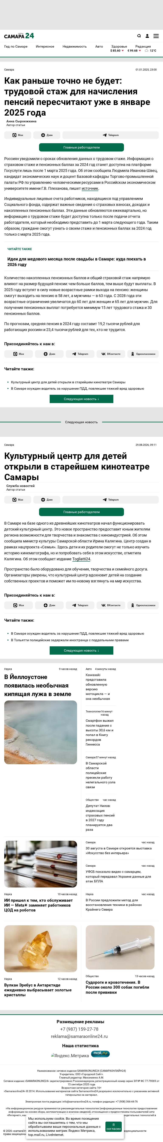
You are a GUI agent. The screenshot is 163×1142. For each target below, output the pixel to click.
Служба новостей (20, 486)
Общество (92, 799)
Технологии (93, 711)
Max (20, 135)
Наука (8, 669)
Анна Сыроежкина (21, 121)
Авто (89, 669)
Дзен (50, 135)
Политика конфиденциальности (125, 1130)
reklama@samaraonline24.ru (79, 1036)
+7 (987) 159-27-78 (79, 1029)
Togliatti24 (81, 559)
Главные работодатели (81, 147)
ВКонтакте (113, 353)
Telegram (113, 135)
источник (90, 188)
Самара (9, 69)
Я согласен (114, 1127)
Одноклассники (145, 353)
